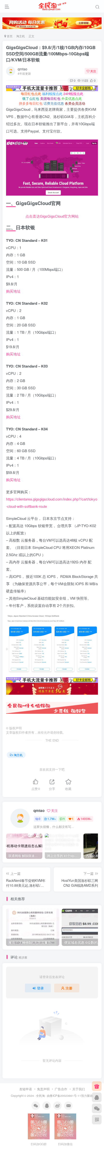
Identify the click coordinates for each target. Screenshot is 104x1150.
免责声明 (43, 1089)
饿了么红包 (30, 98)
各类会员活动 (75, 103)
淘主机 (20, 36)
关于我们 (78, 1089)
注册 (69, 988)
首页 (9, 36)
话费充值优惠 (54, 103)
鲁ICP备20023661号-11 (65, 1096)
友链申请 (25, 1089)
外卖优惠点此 (71, 98)
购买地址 (13, 291)
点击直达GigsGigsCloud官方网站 (52, 216)
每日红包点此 (31, 93)
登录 (40, 988)
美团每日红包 (50, 98)
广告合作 (61, 1089)
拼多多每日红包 (31, 103)
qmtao (22, 68)
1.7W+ (51, 819)
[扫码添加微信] (97, 1108)
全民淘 (40, 1096)
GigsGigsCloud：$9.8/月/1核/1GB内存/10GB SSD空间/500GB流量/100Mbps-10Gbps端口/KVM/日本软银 (51, 53)
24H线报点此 (73, 93)
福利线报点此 (52, 93)
